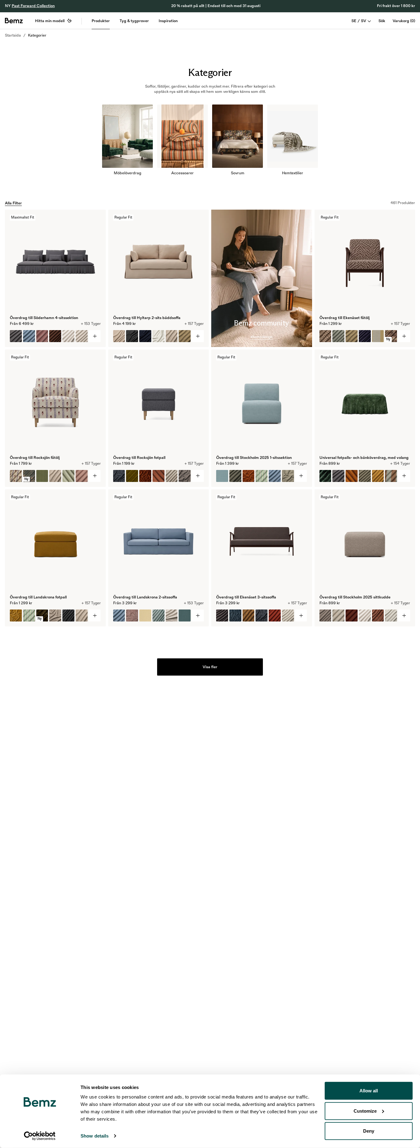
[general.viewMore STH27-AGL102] (404, 615)
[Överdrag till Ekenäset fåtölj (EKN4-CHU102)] (365, 336)
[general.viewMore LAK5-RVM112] (95, 615)
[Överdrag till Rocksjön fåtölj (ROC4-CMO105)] (42, 476)
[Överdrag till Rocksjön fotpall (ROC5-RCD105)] (158, 476)
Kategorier (37, 35)
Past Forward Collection (33, 5)
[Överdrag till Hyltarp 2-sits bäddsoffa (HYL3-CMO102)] (185, 336)
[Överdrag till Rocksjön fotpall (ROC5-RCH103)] (132, 476)
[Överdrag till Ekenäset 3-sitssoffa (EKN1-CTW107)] (261, 615)
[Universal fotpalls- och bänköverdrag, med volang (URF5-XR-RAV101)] (325, 476)
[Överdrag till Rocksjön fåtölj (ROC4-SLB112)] (16, 476)
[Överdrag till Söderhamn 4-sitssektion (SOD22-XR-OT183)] (16, 336)
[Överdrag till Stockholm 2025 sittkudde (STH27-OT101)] (365, 615)
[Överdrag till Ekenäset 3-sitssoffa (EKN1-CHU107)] (222, 615)
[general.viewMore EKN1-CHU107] (301, 615)
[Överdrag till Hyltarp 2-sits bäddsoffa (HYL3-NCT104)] (119, 336)
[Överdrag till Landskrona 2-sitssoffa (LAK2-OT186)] (119, 615)
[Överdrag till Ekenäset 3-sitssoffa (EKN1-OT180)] (275, 615)
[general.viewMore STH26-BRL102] (301, 476)
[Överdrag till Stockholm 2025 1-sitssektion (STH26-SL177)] (235, 476)
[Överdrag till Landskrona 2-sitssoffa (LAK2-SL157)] (158, 615)
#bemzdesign (261, 337)
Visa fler (210, 667)
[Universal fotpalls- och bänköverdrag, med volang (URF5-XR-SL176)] (365, 476)
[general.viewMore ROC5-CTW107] (198, 476)
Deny (368, 1131)
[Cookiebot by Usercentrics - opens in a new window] (40, 1136)
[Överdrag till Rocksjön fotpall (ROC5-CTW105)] (185, 476)
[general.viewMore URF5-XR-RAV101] (404, 476)
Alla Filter (13, 203)
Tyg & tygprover (134, 20)
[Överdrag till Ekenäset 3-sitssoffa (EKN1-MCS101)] (249, 615)
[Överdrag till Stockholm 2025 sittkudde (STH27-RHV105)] (378, 615)
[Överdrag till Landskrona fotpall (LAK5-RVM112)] (16, 615)
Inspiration (168, 20)
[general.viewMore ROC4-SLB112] (95, 476)
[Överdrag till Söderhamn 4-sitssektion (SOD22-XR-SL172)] (82, 336)
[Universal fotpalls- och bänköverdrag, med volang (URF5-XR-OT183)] (338, 476)
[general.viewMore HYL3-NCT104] (198, 336)
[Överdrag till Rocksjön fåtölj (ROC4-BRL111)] (82, 476)
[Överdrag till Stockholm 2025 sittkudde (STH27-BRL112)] (352, 615)
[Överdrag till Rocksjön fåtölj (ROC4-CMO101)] (55, 476)
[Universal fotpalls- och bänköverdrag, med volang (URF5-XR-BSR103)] (391, 476)
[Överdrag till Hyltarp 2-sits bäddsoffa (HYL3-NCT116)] (132, 336)
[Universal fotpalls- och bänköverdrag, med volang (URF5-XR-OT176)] (378, 476)
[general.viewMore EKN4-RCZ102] (404, 336)
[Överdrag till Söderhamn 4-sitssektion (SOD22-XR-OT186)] (29, 336)
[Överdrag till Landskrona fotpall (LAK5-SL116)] (68, 615)
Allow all (368, 1090)
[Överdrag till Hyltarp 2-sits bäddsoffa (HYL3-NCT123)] (145, 336)
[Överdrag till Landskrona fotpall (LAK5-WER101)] (29, 615)
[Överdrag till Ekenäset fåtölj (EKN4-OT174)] (338, 336)
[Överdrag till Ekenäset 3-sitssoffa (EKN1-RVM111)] (235, 615)
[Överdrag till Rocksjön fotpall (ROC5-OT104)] (172, 476)
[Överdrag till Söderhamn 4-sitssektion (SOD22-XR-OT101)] (68, 336)
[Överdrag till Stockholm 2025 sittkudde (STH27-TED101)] (391, 615)
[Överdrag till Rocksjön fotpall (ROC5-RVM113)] (145, 476)
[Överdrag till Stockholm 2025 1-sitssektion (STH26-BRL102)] (222, 476)
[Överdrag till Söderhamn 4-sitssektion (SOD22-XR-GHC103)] (42, 336)
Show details (95, 1135)
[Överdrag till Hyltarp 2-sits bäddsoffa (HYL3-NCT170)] (158, 336)
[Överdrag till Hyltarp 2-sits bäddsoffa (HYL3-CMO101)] (172, 336)
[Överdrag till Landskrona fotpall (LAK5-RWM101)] (55, 615)
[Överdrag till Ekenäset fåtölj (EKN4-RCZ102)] (325, 336)
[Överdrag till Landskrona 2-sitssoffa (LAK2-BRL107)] (185, 615)
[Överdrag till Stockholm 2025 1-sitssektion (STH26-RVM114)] (249, 476)
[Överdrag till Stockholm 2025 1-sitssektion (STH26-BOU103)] (288, 476)
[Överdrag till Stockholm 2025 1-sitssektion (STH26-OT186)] (275, 476)
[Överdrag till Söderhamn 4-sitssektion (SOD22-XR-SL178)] (55, 336)
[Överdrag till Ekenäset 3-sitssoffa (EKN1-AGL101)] (288, 615)
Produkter (101, 20)
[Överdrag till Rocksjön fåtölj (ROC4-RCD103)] (68, 476)
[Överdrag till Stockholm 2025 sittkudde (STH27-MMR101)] (338, 615)
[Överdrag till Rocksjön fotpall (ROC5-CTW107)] (119, 476)
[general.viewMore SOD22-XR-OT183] (95, 336)
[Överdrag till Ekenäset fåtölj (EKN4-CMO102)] (352, 336)
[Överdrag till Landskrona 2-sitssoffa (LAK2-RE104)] (172, 615)
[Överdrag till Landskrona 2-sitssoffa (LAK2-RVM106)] (132, 615)
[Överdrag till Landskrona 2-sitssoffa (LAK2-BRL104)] (145, 615)
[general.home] (14, 20)
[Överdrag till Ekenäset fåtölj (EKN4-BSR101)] (378, 336)
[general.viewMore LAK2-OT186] (198, 615)
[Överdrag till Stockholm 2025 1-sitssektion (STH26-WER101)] (261, 476)
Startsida (13, 35)
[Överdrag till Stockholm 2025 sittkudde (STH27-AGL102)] (325, 615)
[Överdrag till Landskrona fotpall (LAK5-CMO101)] (82, 615)
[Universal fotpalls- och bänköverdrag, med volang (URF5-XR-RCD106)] (352, 476)
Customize (365, 1110)
